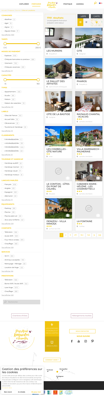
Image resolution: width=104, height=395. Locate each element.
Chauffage (11, 244)
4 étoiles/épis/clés (14, 143)
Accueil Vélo (11, 119)
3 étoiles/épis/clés (14, 147)
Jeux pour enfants (14, 220)
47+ (75, 235)
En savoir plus (7, 388)
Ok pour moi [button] (36, 392)
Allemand (10, 196)
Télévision (11, 232)
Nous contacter (82, 331)
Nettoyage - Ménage (15, 264)
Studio (9, 95)
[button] (24, 4)
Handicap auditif (13, 163)
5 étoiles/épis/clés (13, 139)
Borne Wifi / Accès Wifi (16, 284)
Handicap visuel (13, 171)
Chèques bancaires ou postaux (19, 59)
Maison (9, 99)
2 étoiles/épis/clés (14, 151)
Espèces (10, 56)
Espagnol (11, 192)
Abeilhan (10, 19)
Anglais (10, 188)
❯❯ (99, 235)
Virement (11, 63)
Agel (8, 23)
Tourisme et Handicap (15, 127)
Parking (10, 208)
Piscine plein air (13, 216)
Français (10, 184)
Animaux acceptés (14, 260)
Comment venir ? (52, 360)
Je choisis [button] (21, 392)
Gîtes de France (13, 115)
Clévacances (11, 123)
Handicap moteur (13, 175)
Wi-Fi (9, 256)
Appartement (12, 92)
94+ (82, 235)
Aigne (8, 27)
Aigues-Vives (11, 31)
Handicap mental (13, 167)
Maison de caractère (14, 103)
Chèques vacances (14, 67)
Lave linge (11, 287)
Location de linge (14, 267)
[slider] (5, 43)
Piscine (9, 212)
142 (88, 235)
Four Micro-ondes (14, 240)
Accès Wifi (11, 236)
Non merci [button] (8, 392)
